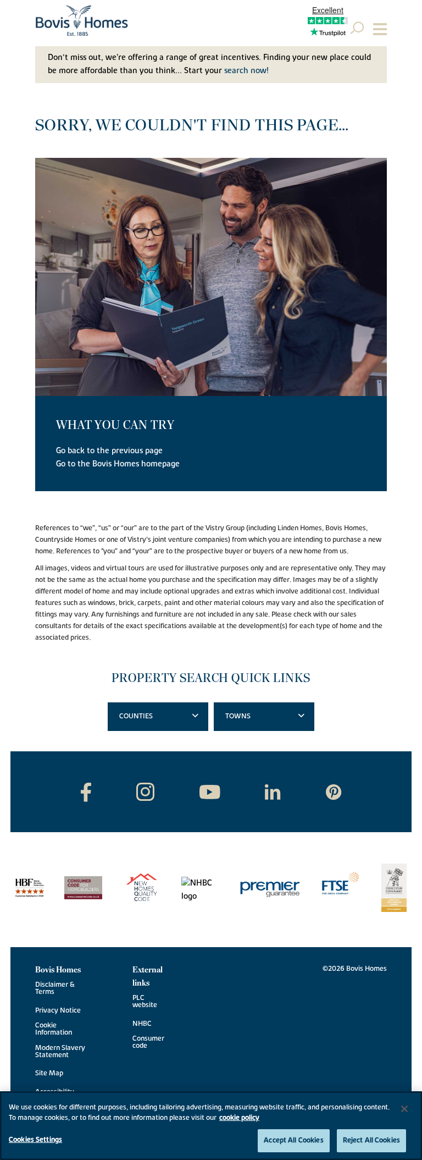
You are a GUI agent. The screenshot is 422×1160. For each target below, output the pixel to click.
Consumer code (148, 1042)
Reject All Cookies (371, 1140)
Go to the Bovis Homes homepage (118, 464)
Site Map (49, 1073)
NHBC (142, 1023)
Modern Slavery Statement (60, 1051)
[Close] (404, 1109)
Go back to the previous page (109, 451)
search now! (246, 70)
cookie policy (239, 1117)
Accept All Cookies (293, 1140)
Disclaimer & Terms (55, 988)
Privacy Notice (58, 1010)
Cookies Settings (35, 1139)
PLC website (144, 1001)
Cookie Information (53, 1029)
